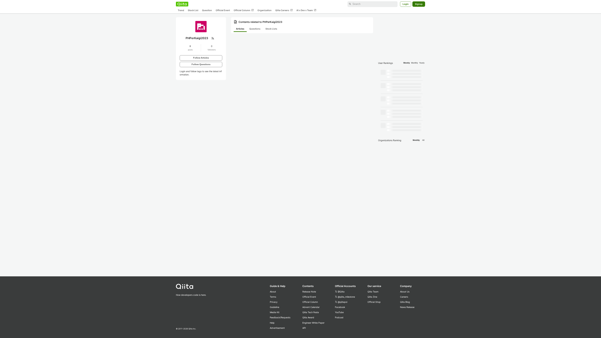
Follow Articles (201, 57)
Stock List (193, 10)
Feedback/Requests (280, 317)
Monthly (414, 63)
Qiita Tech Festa (310, 312)
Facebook (340, 307)
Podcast (339, 317)
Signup (419, 4)
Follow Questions (201, 64)
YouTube (339, 312)
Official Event (223, 10)
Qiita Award (308, 317)
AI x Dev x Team (306, 10)
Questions (254, 28)
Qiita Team (372, 291)
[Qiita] (182, 4)
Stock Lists (271, 28)
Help (272, 322)
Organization (264, 10)
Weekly (406, 63)
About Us (404, 291)
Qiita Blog (405, 302)
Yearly (421, 63)
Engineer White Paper (313, 322)
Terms (273, 296)
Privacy (273, 302)
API (304, 328)
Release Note (309, 291)
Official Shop (374, 302)
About (273, 291)
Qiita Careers (284, 10)
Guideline (274, 307)
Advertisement (277, 328)
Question (207, 10)
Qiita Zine (372, 296)
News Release (407, 307)
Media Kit (274, 312)
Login (406, 4)
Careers (404, 296)
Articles (240, 28)
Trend (181, 10)
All (423, 140)
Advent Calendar (311, 307)
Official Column (244, 10)
